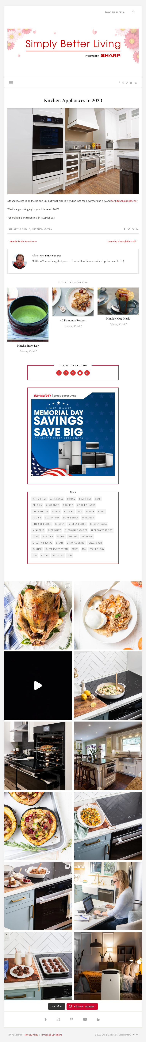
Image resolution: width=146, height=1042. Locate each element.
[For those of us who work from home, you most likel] (108, 896)
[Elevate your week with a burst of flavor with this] (108, 685)
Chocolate (52, 505)
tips (35, 555)
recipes (73, 536)
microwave (54, 530)
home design (70, 517)
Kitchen (59, 524)
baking (71, 498)
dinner (90, 511)
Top (135, 1034)
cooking (68, 505)
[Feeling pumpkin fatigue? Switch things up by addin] (38, 826)
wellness (57, 555)
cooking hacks (86, 505)
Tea (84, 549)
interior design (42, 524)
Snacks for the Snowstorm (23, 241)
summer (37, 549)
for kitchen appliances (123, 201)
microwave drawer (76, 530)
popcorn (48, 536)
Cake (98, 498)
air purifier (39, 498)
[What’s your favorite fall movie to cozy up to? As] (38, 685)
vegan (44, 555)
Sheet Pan (87, 536)
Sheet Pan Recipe (42, 542)
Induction (88, 517)
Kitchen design (77, 524)
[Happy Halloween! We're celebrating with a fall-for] (108, 826)
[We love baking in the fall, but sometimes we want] (38, 966)
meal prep (38, 530)
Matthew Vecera (42, 229)
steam (59, 542)
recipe (61, 536)
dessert (69, 511)
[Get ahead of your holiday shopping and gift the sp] (108, 966)
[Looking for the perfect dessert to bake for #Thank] (108, 615)
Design (56, 511)
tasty (75, 549)
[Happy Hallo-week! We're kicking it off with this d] (38, 896)
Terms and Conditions (51, 1034)
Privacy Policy (31, 1034)
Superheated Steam (57, 549)
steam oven (95, 542)
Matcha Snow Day (28, 346)
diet (80, 511)
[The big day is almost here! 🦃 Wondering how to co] (38, 615)
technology (97, 549)
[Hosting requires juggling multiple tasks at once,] (38, 756)
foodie (37, 517)
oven (36, 536)
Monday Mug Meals (118, 319)
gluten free (52, 517)
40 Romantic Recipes (73, 321)
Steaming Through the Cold (121, 241)
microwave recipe (101, 530)
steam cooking (76, 542)
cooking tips (40, 511)
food (101, 511)
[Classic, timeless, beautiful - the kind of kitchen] (108, 756)
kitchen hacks (98, 524)
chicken (37, 505)
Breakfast (85, 498)
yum (69, 555)
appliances (56, 498)
